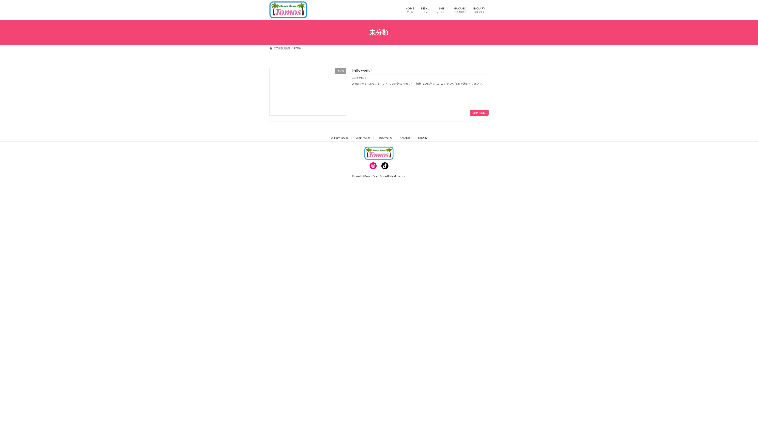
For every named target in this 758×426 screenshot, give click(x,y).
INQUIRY (422, 137)
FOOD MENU (385, 137)
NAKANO (405, 137)
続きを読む (479, 112)
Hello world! (362, 70)
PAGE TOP (738, 409)
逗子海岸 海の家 (339, 137)
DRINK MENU (363, 137)
